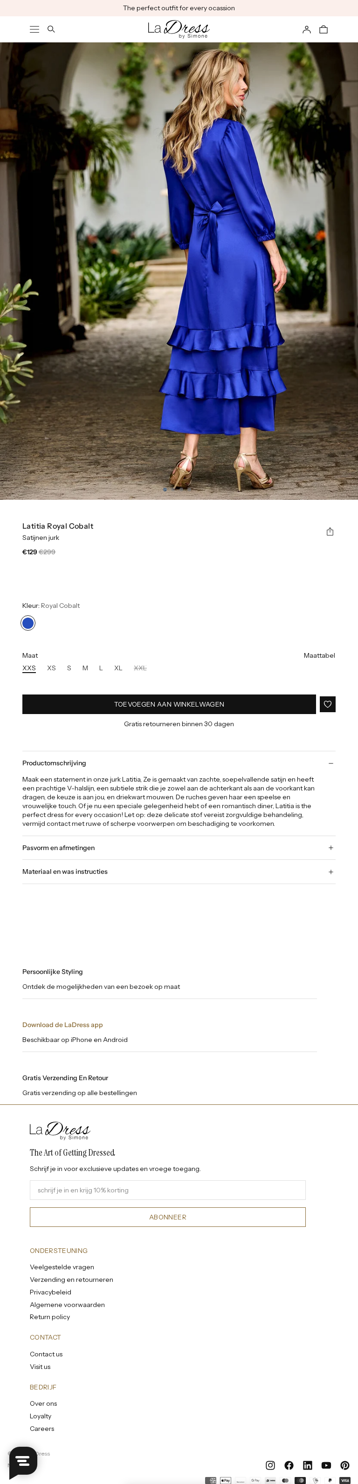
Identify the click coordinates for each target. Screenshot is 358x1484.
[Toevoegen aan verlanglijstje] (328, 704)
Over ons (43, 1403)
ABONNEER (167, 1217)
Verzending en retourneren (71, 1279)
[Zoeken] (51, 29)
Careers (42, 1428)
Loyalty (40, 1416)
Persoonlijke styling (52, 971)
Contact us (46, 1354)
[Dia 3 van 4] (181, 489)
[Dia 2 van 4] (173, 489)
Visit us (40, 1366)
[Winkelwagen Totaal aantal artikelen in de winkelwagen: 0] (323, 29)
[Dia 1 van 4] (165, 489)
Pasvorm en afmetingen (58, 848)
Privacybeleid (50, 1292)
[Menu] (34, 29)
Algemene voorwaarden (67, 1304)
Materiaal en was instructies (65, 871)
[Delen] (330, 532)
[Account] (306, 29)
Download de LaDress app (62, 1025)
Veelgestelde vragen (62, 1267)
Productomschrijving (54, 763)
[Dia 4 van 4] (189, 489)
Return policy (50, 1317)
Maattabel (319, 655)
